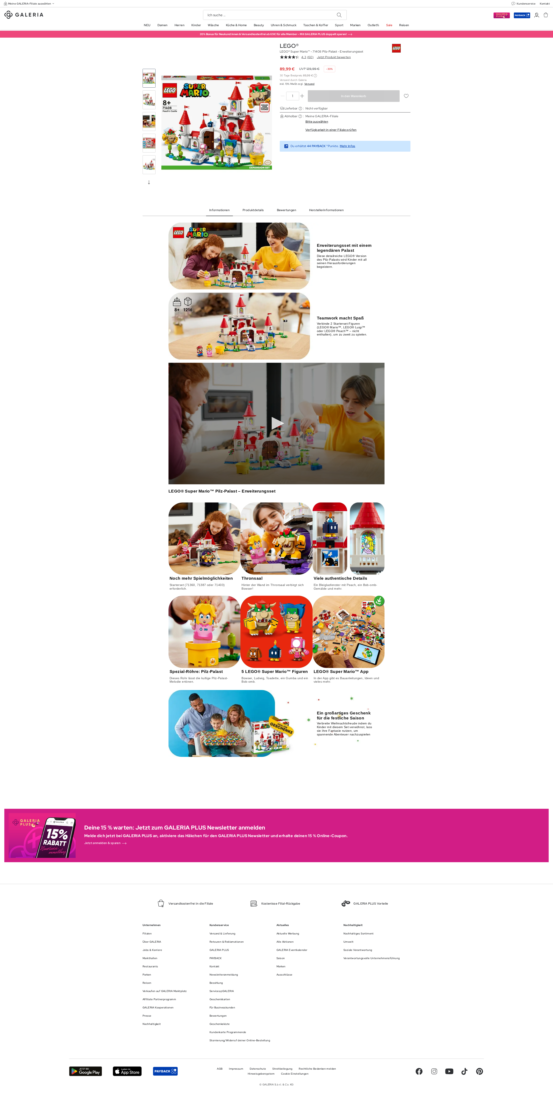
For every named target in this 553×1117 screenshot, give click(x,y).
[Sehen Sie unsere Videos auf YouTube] (449, 1071)
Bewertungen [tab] (286, 210)
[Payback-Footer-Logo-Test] (165, 1071)
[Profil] (537, 15)
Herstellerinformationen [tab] (326, 210)
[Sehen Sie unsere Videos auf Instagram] (434, 1071)
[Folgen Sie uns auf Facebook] (419, 1071)
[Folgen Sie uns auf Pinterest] (479, 1071)
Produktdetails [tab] (253, 210)
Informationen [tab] (219, 210)
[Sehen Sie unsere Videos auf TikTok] (464, 1071)
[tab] (216, 122)
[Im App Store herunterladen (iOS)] (127, 1071)
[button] (29, 3)
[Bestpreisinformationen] (315, 75)
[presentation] (149, 182)
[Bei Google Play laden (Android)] (85, 1071)
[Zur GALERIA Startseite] (23, 15)
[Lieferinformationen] (300, 108)
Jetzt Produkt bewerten (334, 57)
